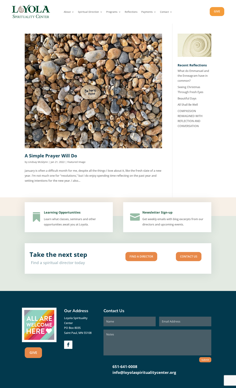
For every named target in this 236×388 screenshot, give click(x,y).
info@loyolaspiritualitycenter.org (144, 372)
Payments (147, 12)
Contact (164, 12)
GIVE (217, 11)
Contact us (188, 256)
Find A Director (141, 256)
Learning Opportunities (62, 212)
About (67, 12)
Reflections (131, 12)
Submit (205, 359)
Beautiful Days (187, 98)
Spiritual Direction (88, 12)
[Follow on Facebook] (68, 345)
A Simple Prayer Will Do (51, 156)
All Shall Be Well (188, 105)
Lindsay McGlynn (38, 162)
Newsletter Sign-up (157, 212)
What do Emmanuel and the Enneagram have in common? (193, 76)
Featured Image (76, 162)
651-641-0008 (124, 366)
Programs (111, 12)
